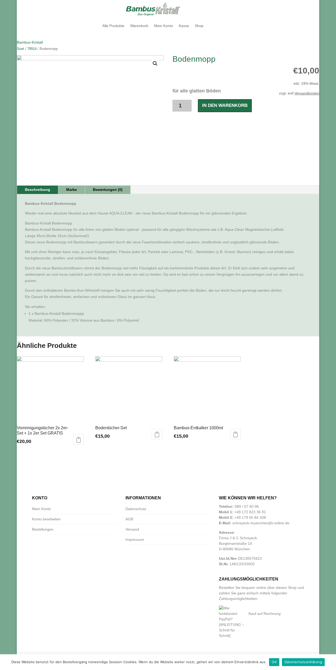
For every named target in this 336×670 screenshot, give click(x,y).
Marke (71, 189)
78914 (31, 49)
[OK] (329, 662)
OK (274, 662)
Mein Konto (163, 26)
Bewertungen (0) (108, 189)
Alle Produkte (113, 26)
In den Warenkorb (225, 105)
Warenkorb (139, 26)
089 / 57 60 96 (247, 506)
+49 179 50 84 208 (250, 517)
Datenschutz (135, 509)
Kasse (184, 26)
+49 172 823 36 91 (250, 512)
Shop (199, 26)
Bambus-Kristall (30, 42)
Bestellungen (43, 529)
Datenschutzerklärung (303, 662)
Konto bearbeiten (46, 519)
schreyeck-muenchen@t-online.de (260, 523)
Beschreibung (37, 189)
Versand (132, 529)
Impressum (134, 539)
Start (20, 49)
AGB (129, 519)
